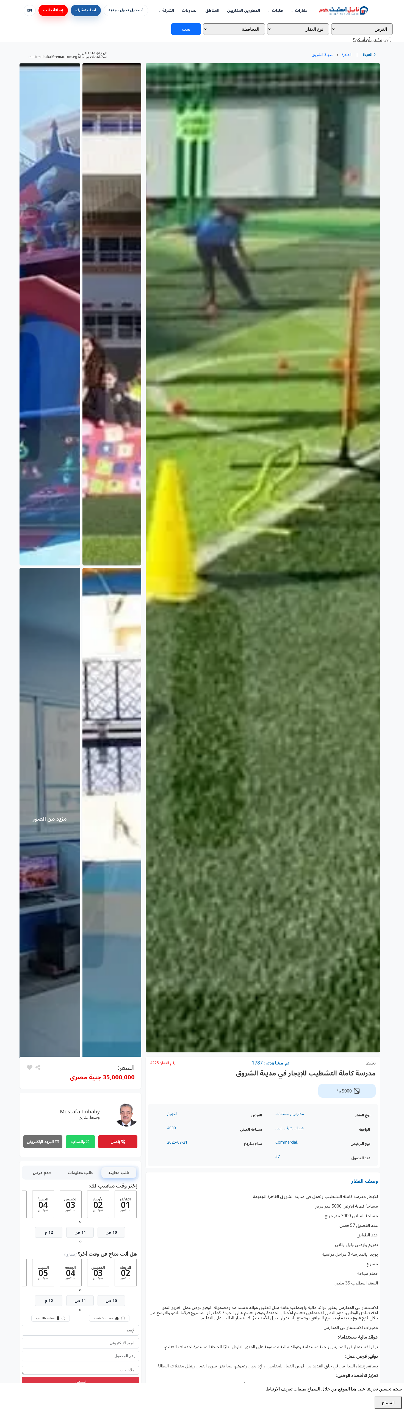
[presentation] (81, 1221)
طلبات (277, 11)
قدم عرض (42, 1172)
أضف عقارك (85, 10)
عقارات (301, 11)
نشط (371, 1062)
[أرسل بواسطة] (37, 1067)
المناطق (212, 11)
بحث (186, 29)
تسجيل (80, 1381)
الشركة (168, 11)
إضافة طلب (53, 10)
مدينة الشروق (322, 54)
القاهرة (347, 54)
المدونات (190, 11)
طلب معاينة (118, 1172)
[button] (29, 1067)
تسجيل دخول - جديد (125, 10)
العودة (368, 54)
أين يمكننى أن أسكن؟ (372, 40)
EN (29, 10)
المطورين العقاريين (243, 11)
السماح (388, 1403)
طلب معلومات (80, 1172)
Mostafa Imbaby (80, 1111)
